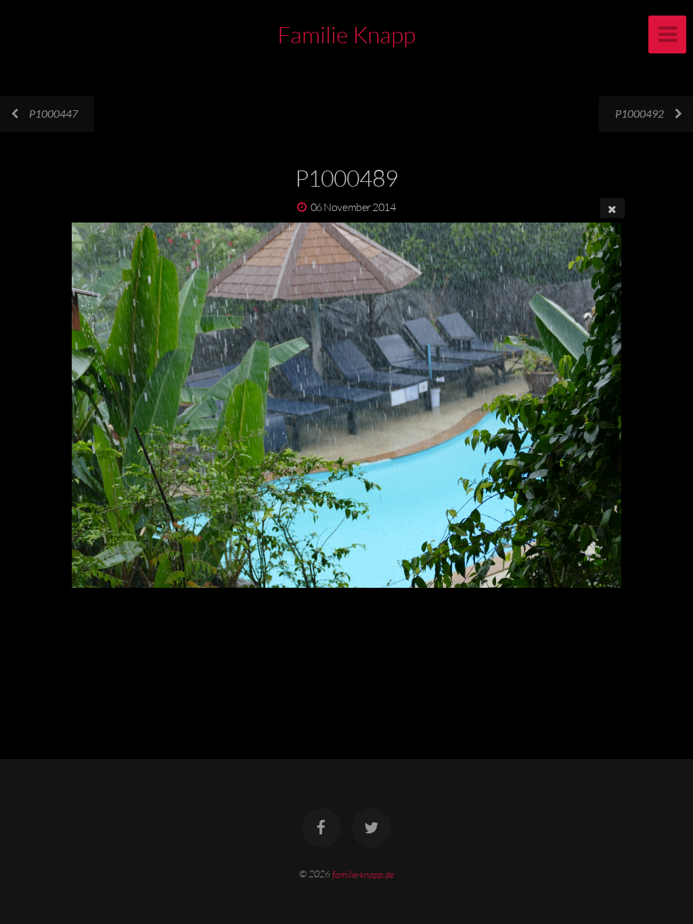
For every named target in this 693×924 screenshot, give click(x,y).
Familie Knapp (346, 34)
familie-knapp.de (363, 873)
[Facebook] (321, 828)
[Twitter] (371, 828)
